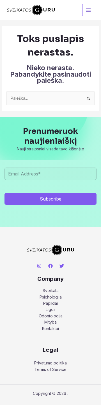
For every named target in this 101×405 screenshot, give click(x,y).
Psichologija (51, 297)
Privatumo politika (50, 363)
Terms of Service (50, 369)
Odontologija (51, 315)
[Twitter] (61, 266)
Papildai (50, 303)
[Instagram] (39, 266)
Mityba (50, 322)
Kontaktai (50, 328)
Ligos (51, 309)
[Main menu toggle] (88, 10)
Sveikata (51, 290)
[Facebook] (50, 266)
